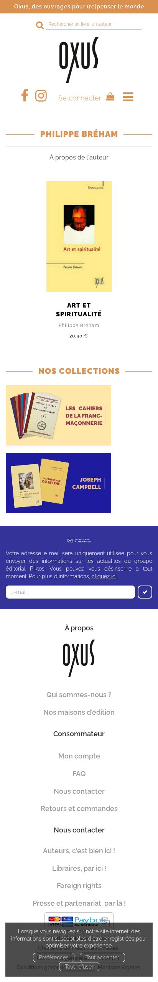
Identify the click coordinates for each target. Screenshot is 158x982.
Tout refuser (79, 967)
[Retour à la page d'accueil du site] (79, 60)
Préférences (54, 957)
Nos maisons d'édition (79, 712)
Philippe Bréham (79, 325)
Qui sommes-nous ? (79, 695)
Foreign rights (79, 886)
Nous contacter (79, 791)
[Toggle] (127, 97)
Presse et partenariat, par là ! (79, 903)
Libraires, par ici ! (79, 868)
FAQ (79, 774)
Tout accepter (102, 957)
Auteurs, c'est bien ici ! (79, 851)
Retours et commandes (79, 808)
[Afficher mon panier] (108, 98)
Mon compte (79, 756)
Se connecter (79, 98)
